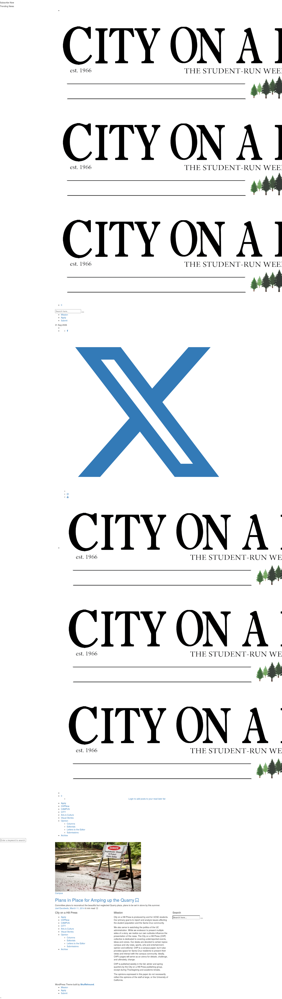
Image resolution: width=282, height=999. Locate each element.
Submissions (73, 832)
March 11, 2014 (77, 908)
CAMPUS (65, 808)
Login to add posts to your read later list (147, 798)
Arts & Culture (67, 814)
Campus (59, 893)
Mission (64, 314)
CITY (63, 811)
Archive (64, 835)
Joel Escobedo (62, 908)
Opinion (64, 820)
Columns (71, 823)
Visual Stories (67, 817)
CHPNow (65, 806)
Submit (64, 320)
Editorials (71, 826)
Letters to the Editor (76, 829)
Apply (63, 317)
